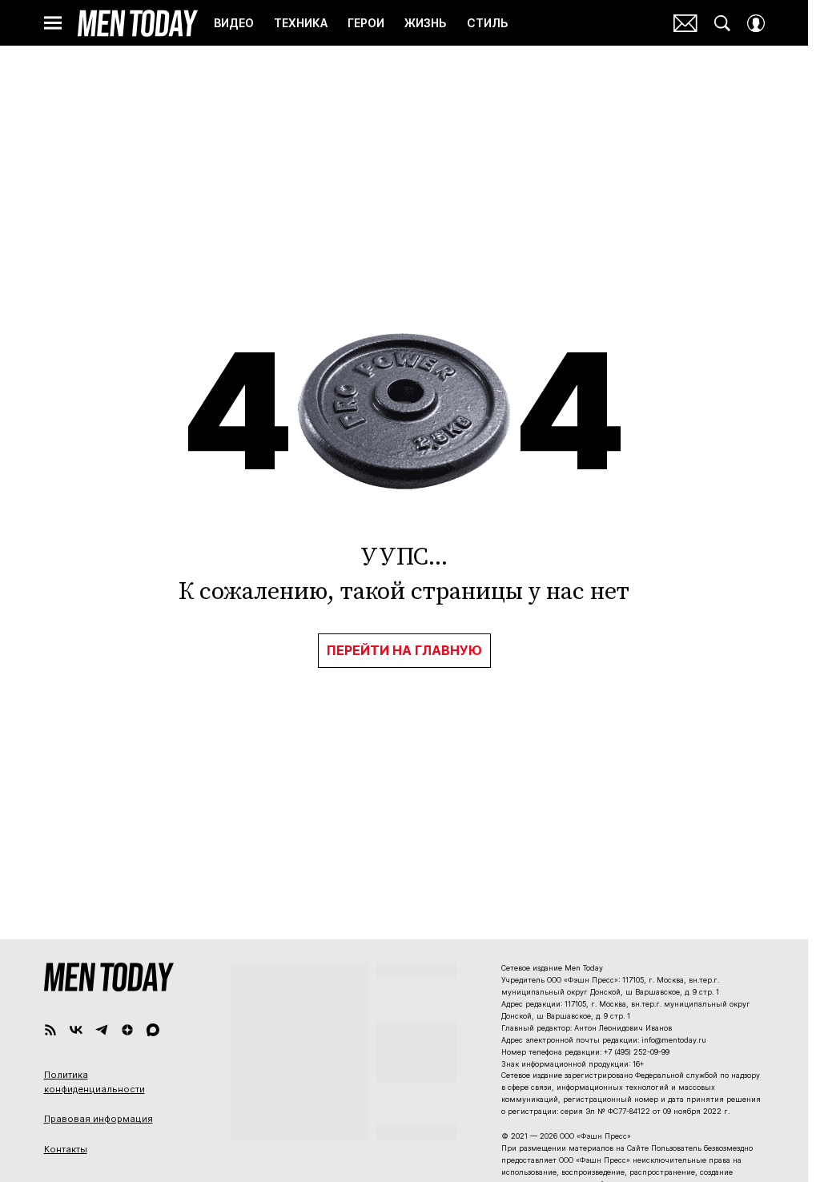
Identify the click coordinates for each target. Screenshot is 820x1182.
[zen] (127, 1029)
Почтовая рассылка (685, 23)
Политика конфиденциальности (94, 1082)
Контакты (65, 1149)
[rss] (50, 1029)
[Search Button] (722, 23)
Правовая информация (98, 1118)
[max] (153, 1029)
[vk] (76, 1029)
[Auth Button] (756, 23)
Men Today (138, 23)
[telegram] (101, 1029)
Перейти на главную (404, 650)
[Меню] (53, 23)
